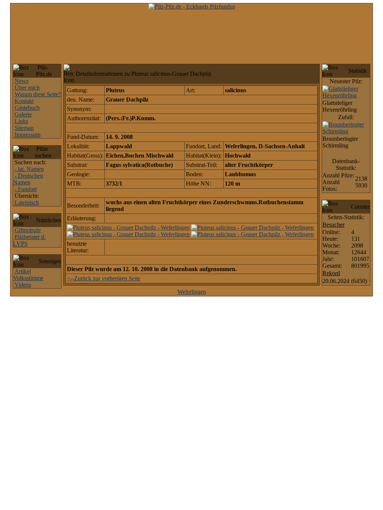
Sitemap (24, 128)
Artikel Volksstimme (28, 274)
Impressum (27, 134)
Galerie (23, 114)
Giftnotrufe (28, 230)
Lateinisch (27, 202)
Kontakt (24, 101)
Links (21, 121)
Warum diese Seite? (38, 94)
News (21, 81)
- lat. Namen (29, 169)
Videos (23, 285)
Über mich (27, 87)
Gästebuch (27, 108)
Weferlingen (191, 292)
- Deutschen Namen (28, 179)
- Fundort (26, 189)
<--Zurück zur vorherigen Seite (103, 278)
